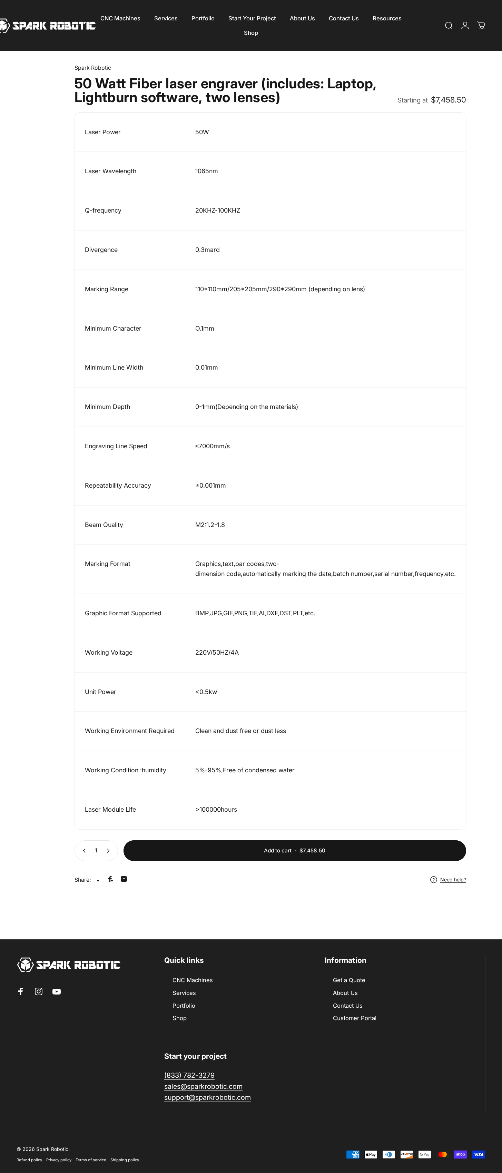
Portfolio (184, 1005)
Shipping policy (124, 1159)
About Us (345, 992)
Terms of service (91, 1159)
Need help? (453, 879)
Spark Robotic (93, 67)
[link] (207, 1097)
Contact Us (348, 1005)
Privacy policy (58, 1159)
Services (184, 992)
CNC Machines (193, 980)
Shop (180, 1018)
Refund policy (29, 1159)
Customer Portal (354, 1018)
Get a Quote (349, 980)
